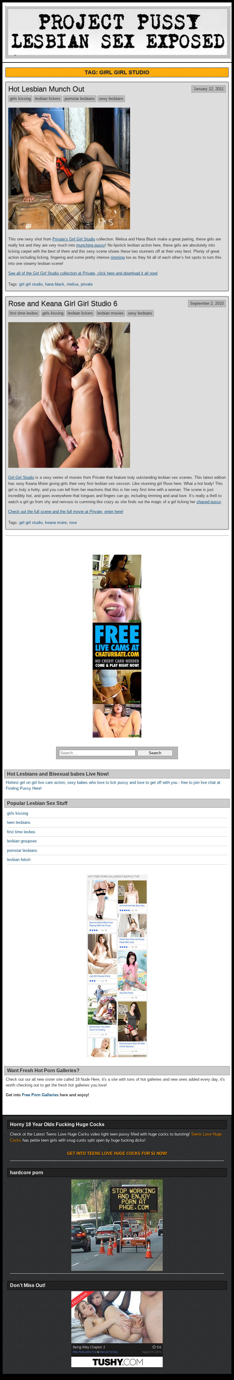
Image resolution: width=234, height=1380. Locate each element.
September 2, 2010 (207, 303)
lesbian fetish (18, 859)
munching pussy (90, 245)
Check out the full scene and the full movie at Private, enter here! (65, 511)
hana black (54, 284)
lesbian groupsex (22, 841)
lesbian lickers (47, 98)
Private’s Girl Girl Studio (73, 239)
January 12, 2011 (208, 89)
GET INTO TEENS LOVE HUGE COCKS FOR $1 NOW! (117, 1153)
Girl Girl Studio (21, 477)
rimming (118, 257)
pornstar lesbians (80, 98)
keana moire (56, 522)
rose (73, 522)
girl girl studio (31, 284)
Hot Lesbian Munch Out (46, 89)
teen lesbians (18, 822)
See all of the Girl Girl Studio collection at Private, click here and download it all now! (83, 273)
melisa (72, 284)
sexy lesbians (111, 98)
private (87, 284)
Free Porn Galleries (40, 1095)
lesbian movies (110, 313)
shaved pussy (209, 502)
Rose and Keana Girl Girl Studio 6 (62, 303)
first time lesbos (24, 313)
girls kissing (20, 98)
